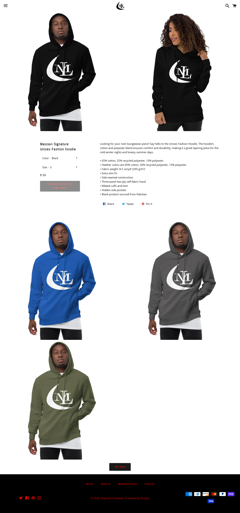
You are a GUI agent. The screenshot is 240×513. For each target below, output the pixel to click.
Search (89, 484)
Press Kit (149, 484)
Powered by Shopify (137, 498)
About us (106, 484)
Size (44, 167)
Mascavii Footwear (112, 498)
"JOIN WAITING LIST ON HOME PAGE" (60, 186)
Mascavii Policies (127, 484)
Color (45, 158)
